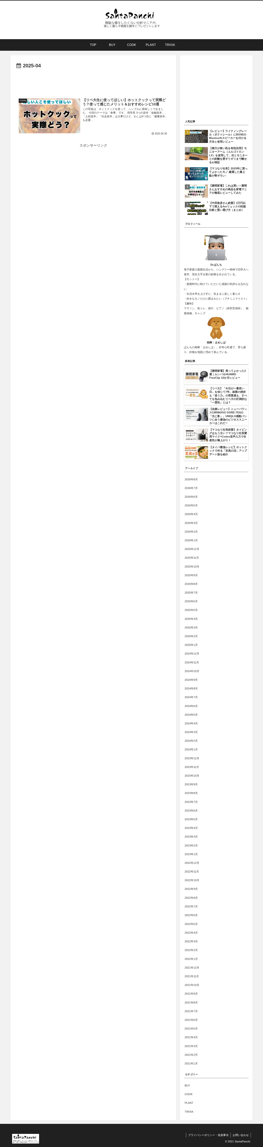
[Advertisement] (93, 81)
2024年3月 (191, 732)
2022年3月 (191, 941)
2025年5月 (191, 610)
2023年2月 (191, 845)
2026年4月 (191, 514)
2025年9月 (191, 575)
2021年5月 (191, 1028)
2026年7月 (191, 488)
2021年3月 (191, 1046)
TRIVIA (189, 1111)
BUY (187, 1085)
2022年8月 (191, 897)
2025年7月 (191, 592)
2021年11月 (192, 976)
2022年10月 (192, 880)
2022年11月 (192, 871)
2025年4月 (191, 618)
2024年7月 (191, 697)
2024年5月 (191, 714)
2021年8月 (191, 1002)
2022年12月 (192, 863)
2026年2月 (191, 531)
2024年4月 (191, 723)
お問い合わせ (241, 1135)
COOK (189, 1094)
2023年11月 (192, 767)
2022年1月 (191, 958)
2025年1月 (191, 645)
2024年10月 (192, 671)
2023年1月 (191, 854)
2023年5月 (191, 819)
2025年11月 (192, 557)
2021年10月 (192, 985)
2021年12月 (192, 967)
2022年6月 (191, 915)
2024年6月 (191, 706)
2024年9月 (191, 680)
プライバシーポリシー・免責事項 (208, 1135)
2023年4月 (191, 828)
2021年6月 (191, 1019)
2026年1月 (191, 540)
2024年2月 (191, 740)
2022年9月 (191, 889)
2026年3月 (191, 523)
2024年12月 (192, 653)
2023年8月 (191, 793)
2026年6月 (191, 496)
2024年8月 (191, 688)
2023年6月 (191, 810)
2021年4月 (191, 1037)
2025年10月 (192, 566)
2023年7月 (191, 801)
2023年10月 (192, 775)
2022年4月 (191, 932)
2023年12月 (192, 758)
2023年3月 (191, 836)
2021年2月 (191, 1054)
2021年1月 (191, 1063)
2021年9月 (191, 993)
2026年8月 (191, 479)
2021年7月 (191, 1011)
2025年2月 (191, 636)
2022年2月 (191, 950)
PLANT (189, 1102)
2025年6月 (191, 601)
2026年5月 (191, 505)
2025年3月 (191, 627)
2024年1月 (191, 749)
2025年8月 (191, 584)
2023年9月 (191, 784)
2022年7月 (191, 906)
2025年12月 (192, 549)
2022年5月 (191, 924)
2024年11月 (192, 662)
